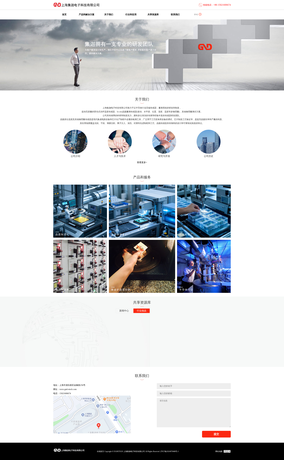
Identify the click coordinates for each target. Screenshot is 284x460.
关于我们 (108, 14)
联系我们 (175, 14)
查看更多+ (142, 162)
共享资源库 (153, 14)
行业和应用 (131, 14)
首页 (64, 14)
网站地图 (218, 451)
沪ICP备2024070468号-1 (169, 451)
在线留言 (100, 451)
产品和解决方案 (86, 14)
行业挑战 (141, 310)
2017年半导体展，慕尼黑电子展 (91, 318)
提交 (216, 434)
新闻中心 (124, 310)
